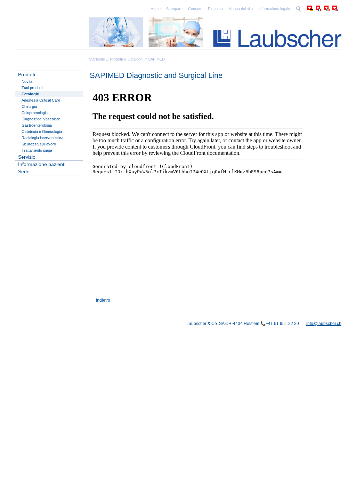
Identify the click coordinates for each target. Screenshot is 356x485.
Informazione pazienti (41, 164)
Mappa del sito (240, 9)
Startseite (97, 59)
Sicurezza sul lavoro (39, 144)
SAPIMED (156, 59)
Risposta (215, 9)
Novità (27, 81)
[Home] (215, 32)
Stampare (174, 9)
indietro (103, 300)
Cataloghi (135, 59)
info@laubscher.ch (323, 323)
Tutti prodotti (32, 88)
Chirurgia (29, 106)
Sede (24, 171)
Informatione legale (274, 9)
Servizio (26, 157)
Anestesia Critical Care (41, 100)
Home (156, 9)
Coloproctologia (35, 113)
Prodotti (116, 59)
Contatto (195, 9)
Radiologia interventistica (42, 138)
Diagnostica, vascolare (41, 119)
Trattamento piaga (37, 150)
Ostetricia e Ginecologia (42, 131)
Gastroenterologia (37, 125)
